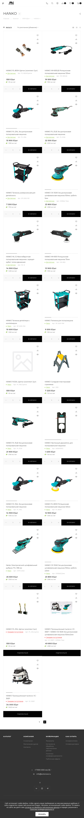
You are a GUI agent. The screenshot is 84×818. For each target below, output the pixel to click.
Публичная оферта (53, 759)
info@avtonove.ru (43, 774)
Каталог (7, 736)
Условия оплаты (71, 741)
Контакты (27, 747)
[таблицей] (80, 27)
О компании (28, 741)
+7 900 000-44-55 (42, 770)
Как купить (71, 736)
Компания (29, 736)
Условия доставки (72, 744)
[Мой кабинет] (57, 3)
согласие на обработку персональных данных (42, 807)
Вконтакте (36, 788)
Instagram (42, 788)
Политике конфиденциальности (42, 809)
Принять (42, 814)
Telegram (47, 788)
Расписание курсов (31, 744)
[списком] (76, 27)
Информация (52, 736)
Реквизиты (50, 741)
